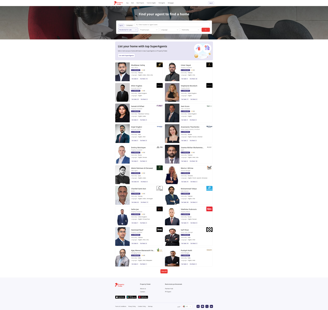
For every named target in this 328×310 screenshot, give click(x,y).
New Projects (140, 3)
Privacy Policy (132, 306)
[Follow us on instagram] (198, 306)
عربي (178, 306)
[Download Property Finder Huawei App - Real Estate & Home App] (143, 297)
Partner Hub (169, 289)
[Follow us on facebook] (202, 306)
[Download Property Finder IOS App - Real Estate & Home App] (120, 297)
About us (143, 289)
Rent (132, 3)
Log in (211, 3)
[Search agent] (206, 30)
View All (164, 271)
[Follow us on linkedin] (211, 306)
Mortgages (171, 3)
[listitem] (139, 71)
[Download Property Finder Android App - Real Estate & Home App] (132, 297)
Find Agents (162, 3)
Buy (127, 3)
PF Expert (168, 292)
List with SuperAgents (126, 55)
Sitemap (150, 306)
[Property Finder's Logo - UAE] (118, 3)
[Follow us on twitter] (207, 306)
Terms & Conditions (120, 306)
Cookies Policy (142, 306)
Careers (142, 292)
